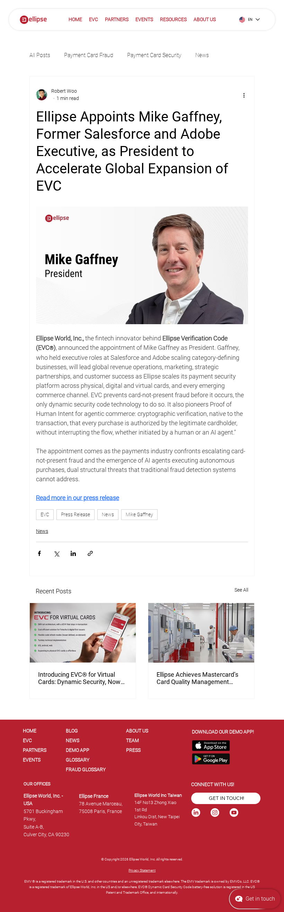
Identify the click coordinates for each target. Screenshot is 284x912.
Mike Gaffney (139, 514)
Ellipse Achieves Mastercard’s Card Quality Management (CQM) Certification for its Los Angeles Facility (197, 678)
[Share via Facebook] (39, 553)
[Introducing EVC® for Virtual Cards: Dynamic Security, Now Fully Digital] (83, 633)
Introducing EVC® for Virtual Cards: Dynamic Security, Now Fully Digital (79, 678)
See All (241, 590)
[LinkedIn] (196, 812)
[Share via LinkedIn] (73, 553)
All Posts (39, 55)
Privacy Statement (142, 870)
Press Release (75, 514)
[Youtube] (234, 812)
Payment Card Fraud (88, 55)
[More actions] (244, 95)
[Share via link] (90, 553)
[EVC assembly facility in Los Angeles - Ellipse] (201, 633)
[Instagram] (215, 812)
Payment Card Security (154, 55)
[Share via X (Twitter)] (56, 553)
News (202, 55)
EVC (45, 514)
